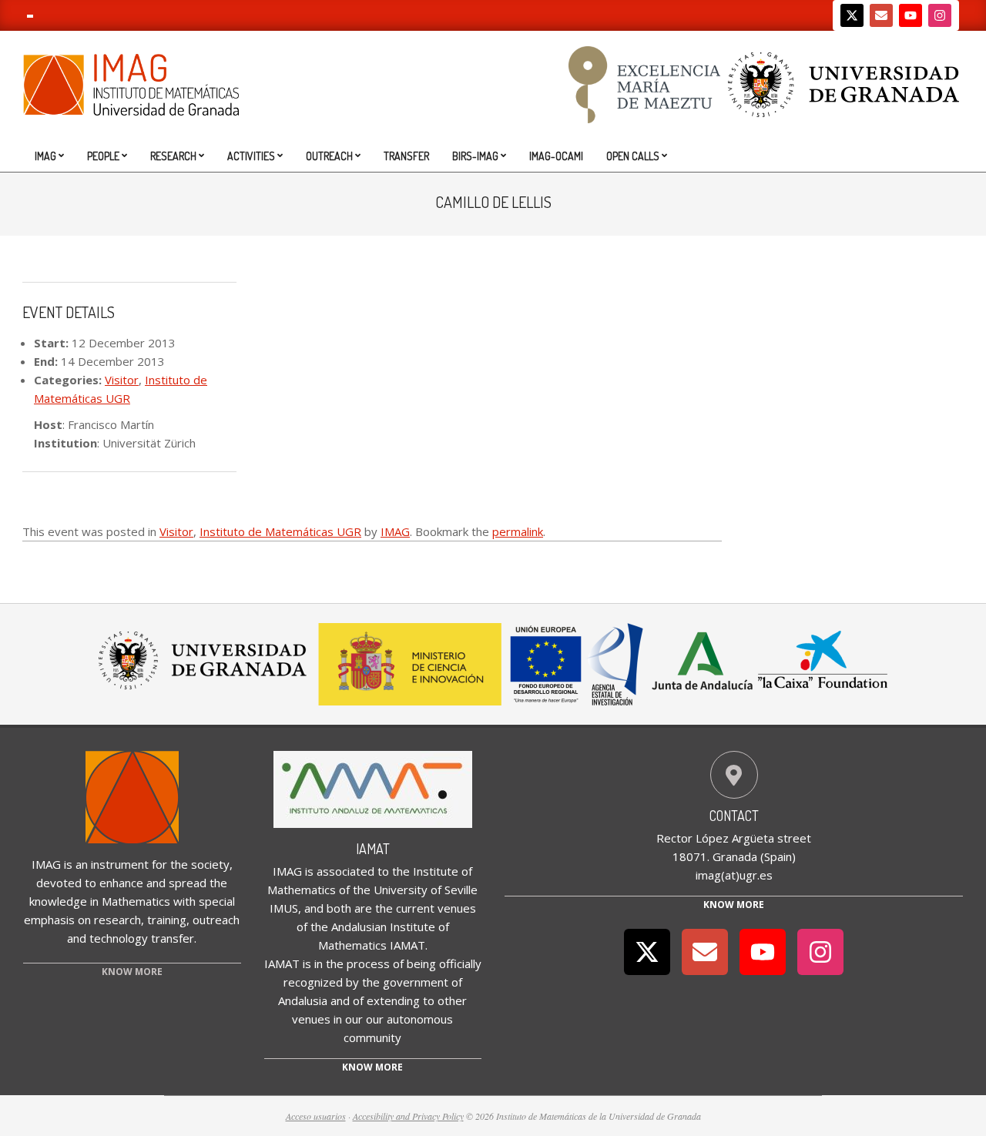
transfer (172, 938)
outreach (216, 919)
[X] (852, 15)
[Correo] (881, 15)
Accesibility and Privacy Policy (408, 1116)
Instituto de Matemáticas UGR (280, 531)
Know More (733, 904)
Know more (372, 1067)
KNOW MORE (132, 971)
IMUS (284, 908)
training (166, 919)
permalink (517, 531)
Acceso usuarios (316, 1116)
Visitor (122, 379)
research (117, 919)
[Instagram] (939, 15)
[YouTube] (910, 15)
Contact (734, 815)
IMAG (395, 531)
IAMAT (373, 848)
